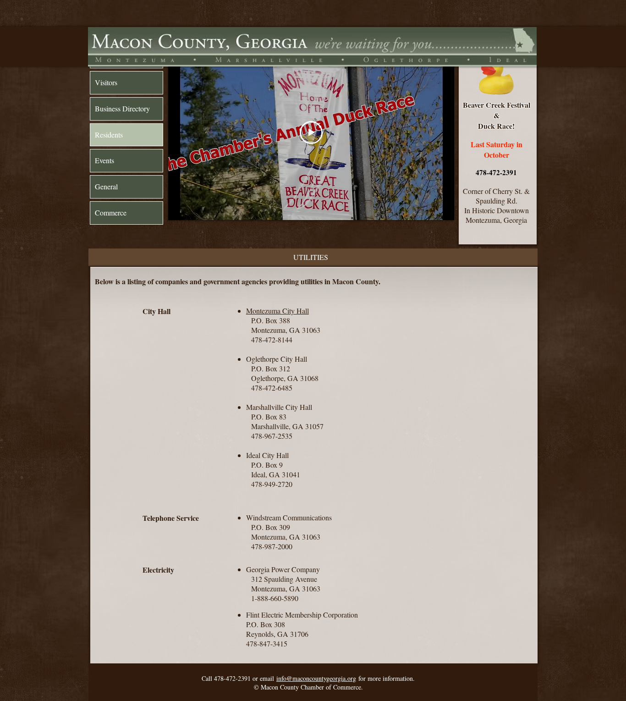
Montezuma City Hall (277, 310)
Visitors (106, 82)
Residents (109, 134)
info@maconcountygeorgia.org (316, 678)
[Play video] (311, 132)
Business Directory (122, 108)
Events (104, 160)
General (106, 186)
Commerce (110, 212)
